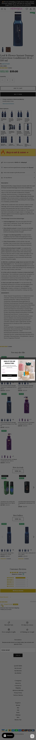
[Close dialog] (34, 360)
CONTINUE (9, 375)
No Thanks (9, 378)
